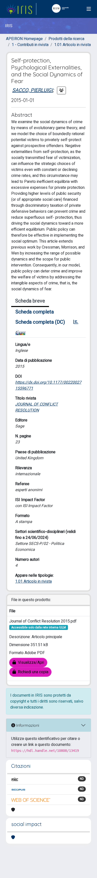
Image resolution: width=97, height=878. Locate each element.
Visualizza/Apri (30, 663)
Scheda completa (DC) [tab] (40, 322)
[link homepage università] (61, 9)
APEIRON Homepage (24, 39)
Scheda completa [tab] (34, 311)
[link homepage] (21, 9)
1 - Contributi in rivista (30, 45)
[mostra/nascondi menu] (89, 9)
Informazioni (27, 725)
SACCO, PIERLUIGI (32, 90)
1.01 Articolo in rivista (72, 45)
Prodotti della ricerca (66, 39)
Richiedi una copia (32, 672)
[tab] (76, 322)
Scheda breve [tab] (30, 301)
